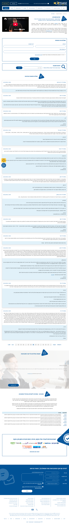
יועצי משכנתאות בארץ (46, 498)
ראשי (64, 8)
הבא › (12, 344)
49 (30, 344)
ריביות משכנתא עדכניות (61, 505)
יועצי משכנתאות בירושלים (45, 501)
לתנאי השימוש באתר (38, 54)
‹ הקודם (54, 344)
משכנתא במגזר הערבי (45, 504)
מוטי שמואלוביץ (29, 373)
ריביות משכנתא (65, 415)
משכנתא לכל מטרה (29, 503)
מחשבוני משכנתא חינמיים (61, 498)
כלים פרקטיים (40, 8)
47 (35, 344)
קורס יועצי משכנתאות (13, 500)
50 (28, 344)
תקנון (27, 521)
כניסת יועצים (5, 3)
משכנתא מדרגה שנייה (29, 501)
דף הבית (65, 13)
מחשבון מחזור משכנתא (61, 502)
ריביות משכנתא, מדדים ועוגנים (60, 504)
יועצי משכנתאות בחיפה (45, 503)
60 (23, 344)
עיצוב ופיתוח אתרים (37, 521)
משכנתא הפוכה (30, 498)
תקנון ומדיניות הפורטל (13, 506)
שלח (34, 58)
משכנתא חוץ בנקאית (29, 500)
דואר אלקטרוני (64, 476)
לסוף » (9, 344)
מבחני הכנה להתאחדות (13, 503)
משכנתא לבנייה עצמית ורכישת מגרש (26, 506)
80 (18, 344)
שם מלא (65, 473)
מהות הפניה (65, 483)
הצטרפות (13, 3)
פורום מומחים (18, 8)
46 (38, 344)
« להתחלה (59, 344)
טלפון (66, 480)
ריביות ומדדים (48, 8)
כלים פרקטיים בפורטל (13, 501)
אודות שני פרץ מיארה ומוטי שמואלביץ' (10, 498)
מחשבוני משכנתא (57, 8)
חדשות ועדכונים (32, 8)
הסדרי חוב (15, 504)
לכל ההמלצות (13, 385)
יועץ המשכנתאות (49, 30)
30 (43, 344)
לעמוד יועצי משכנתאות (34, 451)
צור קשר (6, 8)
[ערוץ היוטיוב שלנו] (32, 510)
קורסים (25, 8)
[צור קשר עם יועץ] (3, 165)
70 (21, 344)
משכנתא (56, 23)
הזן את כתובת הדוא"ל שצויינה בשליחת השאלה (51, 67)
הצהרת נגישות (31, 521)
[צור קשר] (37, 510)
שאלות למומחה (59, 13)
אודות (12, 8)
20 (45, 344)
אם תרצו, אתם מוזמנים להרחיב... (37, 472)
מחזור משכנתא (30, 504)
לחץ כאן (52, 274)
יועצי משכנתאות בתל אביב (45, 500)
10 (48, 344)
